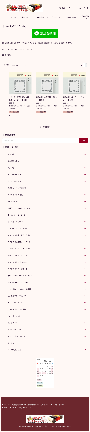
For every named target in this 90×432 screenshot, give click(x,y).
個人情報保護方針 (31, 404)
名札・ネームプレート (16, 316)
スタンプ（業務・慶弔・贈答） (19, 235)
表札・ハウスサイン (15, 302)
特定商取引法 (42, 17)
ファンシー (12, 343)
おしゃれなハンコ (14, 181)
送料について (57, 17)
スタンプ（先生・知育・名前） (19, 248)
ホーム (13, 17)
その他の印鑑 (13, 201)
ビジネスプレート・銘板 (17, 309)
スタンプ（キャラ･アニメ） (18, 262)
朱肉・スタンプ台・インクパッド (20, 275)
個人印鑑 (11, 168)
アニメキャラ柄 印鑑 (15, 195)
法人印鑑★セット (14, 161)
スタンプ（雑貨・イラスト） (16, 49)
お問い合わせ (72, 17)
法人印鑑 (11, 154)
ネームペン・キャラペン (17, 215)
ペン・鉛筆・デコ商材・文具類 (19, 289)
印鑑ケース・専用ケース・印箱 (19, 208)
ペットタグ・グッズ (15, 329)
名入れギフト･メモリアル (17, 296)
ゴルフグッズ (13, 323)
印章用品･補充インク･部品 (18, 282)
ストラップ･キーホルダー (17, 336)
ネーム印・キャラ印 (15, 221)
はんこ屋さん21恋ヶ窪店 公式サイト (18, 407)
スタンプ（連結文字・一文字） (19, 242)
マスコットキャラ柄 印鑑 (17, 188)
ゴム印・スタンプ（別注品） (18, 228)
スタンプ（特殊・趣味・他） (18, 269)
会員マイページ (27, 17)
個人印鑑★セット (14, 174)
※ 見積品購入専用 (14, 350)
